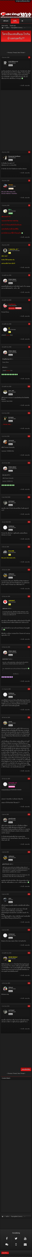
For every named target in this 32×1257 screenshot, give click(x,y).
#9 (29, 346)
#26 (29, 929)
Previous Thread (12, 52)
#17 (29, 569)
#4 (29, 205)
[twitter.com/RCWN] (16, 1238)
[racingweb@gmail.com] (25, 1244)
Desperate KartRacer (14, 156)
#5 (29, 245)
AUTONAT (11, 501)
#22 (29, 778)
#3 (29, 180)
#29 (29, 1006)
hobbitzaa (11, 526)
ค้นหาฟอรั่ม (5, 25)
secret (10, 721)
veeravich (11, 440)
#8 (29, 324)
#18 (29, 596)
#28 (29, 983)
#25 (29, 894)
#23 (29, 814)
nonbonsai (11, 934)
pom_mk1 (11, 390)
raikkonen (11, 574)
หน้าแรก (5, 21)
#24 (29, 852)
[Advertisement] (16, 107)
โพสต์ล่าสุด (13, 25)
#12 (29, 436)
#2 (29, 152)
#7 (29, 300)
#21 (29, 717)
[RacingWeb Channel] (25, 1238)
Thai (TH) (4, 1252)
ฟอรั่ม (15, 21)
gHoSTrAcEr (12, 818)
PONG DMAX (12, 279)
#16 (29, 546)
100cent (10, 987)
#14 (29, 497)
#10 (29, 386)
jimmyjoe (11, 417)
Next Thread (21, 52)
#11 (29, 413)
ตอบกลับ (27, 85)
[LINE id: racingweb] (6, 1244)
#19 (29, 647)
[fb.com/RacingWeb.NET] (6, 1238)
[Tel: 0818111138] (16, 1244)
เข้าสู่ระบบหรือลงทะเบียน (22, 1)
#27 (29, 952)
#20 (29, 689)
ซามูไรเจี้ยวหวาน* (13, 61)
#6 (29, 275)
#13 (29, 462)
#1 (29, 57)
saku (9, 898)
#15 (29, 522)
